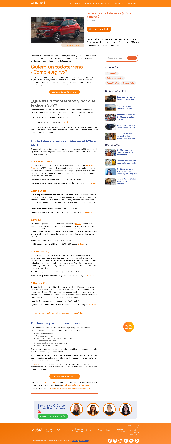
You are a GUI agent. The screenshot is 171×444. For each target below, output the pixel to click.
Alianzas (102, 3)
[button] (77, 3)
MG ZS (78, 224)
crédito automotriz (52, 382)
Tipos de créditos (48, 430)
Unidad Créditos (40, 364)
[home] (39, 4)
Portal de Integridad (79, 430)
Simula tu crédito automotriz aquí (75, 385)
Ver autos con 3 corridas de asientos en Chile (58, 313)
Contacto (117, 3)
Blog (109, 3)
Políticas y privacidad (120, 430)
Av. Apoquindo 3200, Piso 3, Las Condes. (134, 431)
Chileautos (93, 183)
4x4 (66, 122)
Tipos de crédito (76, 3)
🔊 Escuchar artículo (99, 29)
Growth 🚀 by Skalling (80, 441)
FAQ (58, 430)
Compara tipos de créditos (64, 92)
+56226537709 (133, 425)
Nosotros (91, 3)
